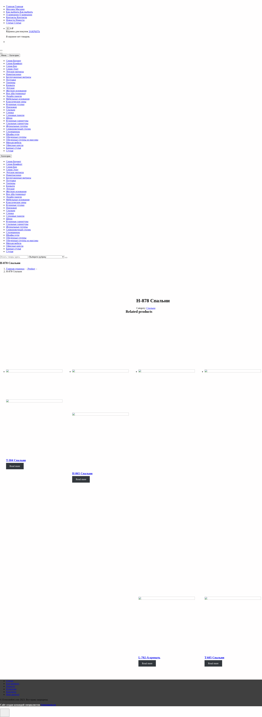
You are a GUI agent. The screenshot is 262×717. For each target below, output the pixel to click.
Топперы (10, 82)
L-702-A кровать (149, 657)
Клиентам (11, 689)
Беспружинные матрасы (18, 77)
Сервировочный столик (18, 129)
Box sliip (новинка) (16, 93)
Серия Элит (12, 69)
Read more (15, 466)
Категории (14, 55)
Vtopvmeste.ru (48, 705)
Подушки (11, 79)
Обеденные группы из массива (22, 139)
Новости (10, 686)
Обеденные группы (16, 137)
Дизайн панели (14, 96)
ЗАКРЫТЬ (34, 31)
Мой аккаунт (12, 694)
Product (31, 268)
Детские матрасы (15, 71)
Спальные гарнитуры (17, 123)
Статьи (9, 681)
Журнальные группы (17, 126)
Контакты (11, 691)
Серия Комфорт (14, 63)
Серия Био (11, 66)
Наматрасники (13, 74)
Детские (10, 88)
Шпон (9, 118)
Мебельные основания (17, 99)
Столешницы (13, 131)
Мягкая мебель (13, 142)
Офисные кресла (14, 145)
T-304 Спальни (16, 460)
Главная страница (15, 268)
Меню (4, 55)
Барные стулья (13, 148)
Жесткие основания (16, 90)
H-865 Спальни (82, 473)
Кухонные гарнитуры (17, 120)
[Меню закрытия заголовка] (1, 53)
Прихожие (11, 107)
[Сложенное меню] (1, 50)
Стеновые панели (15, 115)
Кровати (10, 85)
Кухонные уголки (15, 104)
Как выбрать (12, 683)
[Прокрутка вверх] (4, 713)
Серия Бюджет (13, 60)
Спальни (10, 109)
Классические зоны (16, 101)
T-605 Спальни (214, 657)
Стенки (10, 112)
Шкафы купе (12, 134)
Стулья (9, 150)
